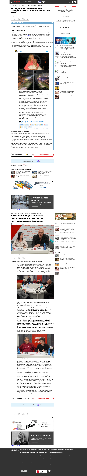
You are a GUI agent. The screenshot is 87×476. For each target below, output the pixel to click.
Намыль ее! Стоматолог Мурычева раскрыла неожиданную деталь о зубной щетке (67, 224)
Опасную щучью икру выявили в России (66, 87)
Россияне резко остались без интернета (66, 96)
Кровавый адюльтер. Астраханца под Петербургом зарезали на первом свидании (23, 176)
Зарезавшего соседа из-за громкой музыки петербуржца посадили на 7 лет (44, 176)
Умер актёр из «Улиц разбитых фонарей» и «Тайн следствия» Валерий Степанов (65, 32)
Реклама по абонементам (49, 451)
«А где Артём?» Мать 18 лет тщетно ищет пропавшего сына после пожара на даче (67, 71)
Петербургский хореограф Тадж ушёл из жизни (65, 16)
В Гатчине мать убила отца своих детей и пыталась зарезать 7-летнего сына (45, 172)
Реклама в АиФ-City (60, 451)
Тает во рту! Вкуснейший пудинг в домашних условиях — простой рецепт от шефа (67, 229)
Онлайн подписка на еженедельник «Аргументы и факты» (60, 449)
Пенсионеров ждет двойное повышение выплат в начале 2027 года (67, 255)
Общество (18, 16)
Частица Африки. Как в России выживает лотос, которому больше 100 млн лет (67, 233)
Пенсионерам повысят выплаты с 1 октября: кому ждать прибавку (67, 92)
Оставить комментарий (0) (43, 154)
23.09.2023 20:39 (14, 5)
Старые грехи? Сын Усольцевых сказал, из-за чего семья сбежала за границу (68, 57)
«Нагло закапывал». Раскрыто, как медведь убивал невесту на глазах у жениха (68, 238)
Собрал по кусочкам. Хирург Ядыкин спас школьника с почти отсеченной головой (68, 242)
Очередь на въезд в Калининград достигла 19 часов (67, 272)
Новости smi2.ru (15, 209)
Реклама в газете (29, 451)
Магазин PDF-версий (42, 449)
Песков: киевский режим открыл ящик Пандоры (67, 83)
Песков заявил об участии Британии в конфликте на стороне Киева (68, 78)
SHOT (12, 41)
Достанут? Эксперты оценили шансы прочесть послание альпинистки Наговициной (68, 62)
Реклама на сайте (38, 451)
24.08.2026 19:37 (14, 213)
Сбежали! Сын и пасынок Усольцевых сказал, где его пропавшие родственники (68, 66)
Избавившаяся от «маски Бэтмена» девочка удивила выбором (67, 268)
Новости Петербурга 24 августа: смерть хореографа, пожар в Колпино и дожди (65, 10)
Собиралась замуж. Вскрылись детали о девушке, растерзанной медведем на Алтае (67, 48)
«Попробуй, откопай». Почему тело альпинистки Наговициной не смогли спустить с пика (68, 53)
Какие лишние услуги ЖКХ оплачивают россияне (65, 263)
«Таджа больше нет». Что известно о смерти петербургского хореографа (65, 21)
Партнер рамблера (31, 470)
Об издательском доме (25, 449)
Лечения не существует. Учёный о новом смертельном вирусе (67, 247)
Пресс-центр (33, 449)
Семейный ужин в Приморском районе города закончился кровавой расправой (23, 172)
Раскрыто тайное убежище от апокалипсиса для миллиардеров (67, 259)
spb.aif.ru (21, 254)
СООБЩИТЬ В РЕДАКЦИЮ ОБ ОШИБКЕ (56, 452)
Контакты (22, 451)
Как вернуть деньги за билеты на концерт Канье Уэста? (65, 26)
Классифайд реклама (24, 452)
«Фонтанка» (27, 35)
